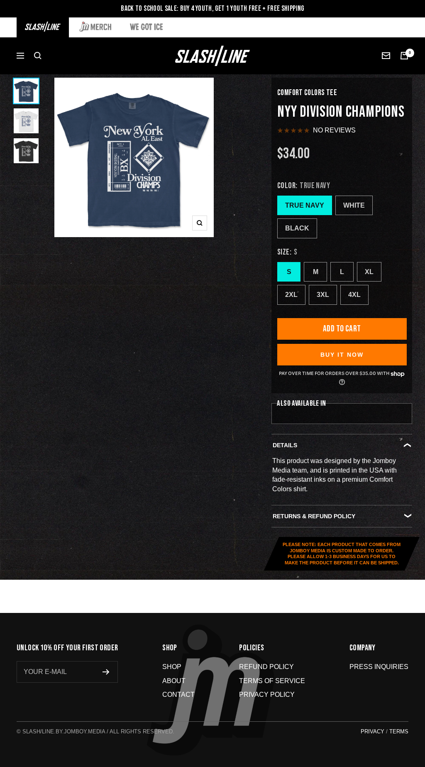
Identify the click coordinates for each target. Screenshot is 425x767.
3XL (323, 294)
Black (297, 228)
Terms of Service (272, 680)
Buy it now (342, 354)
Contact (178, 694)
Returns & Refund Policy (314, 516)
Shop (171, 666)
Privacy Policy (267, 694)
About (174, 680)
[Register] (106, 672)
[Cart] (404, 55)
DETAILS (285, 445)
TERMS (398, 731)
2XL (291, 294)
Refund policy (266, 666)
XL (369, 271)
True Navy (304, 205)
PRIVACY (372, 731)
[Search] (38, 55)
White (354, 205)
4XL (354, 294)
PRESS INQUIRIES (378, 666)
